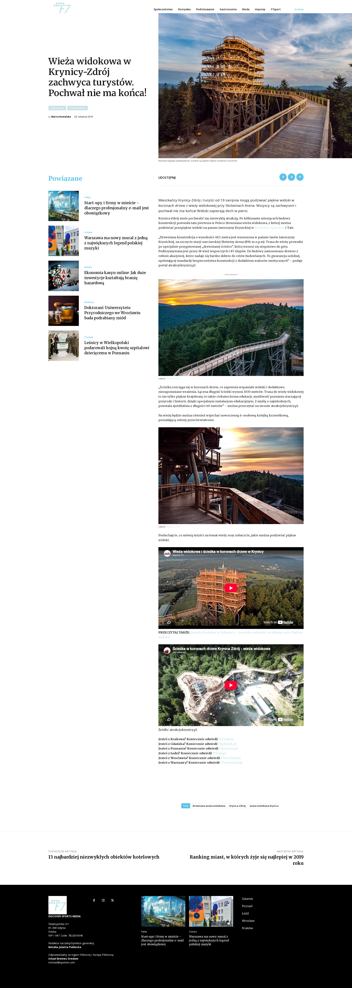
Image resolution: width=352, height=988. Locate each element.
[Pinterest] (300, 177)
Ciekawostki (57, 108)
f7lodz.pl (219, 753)
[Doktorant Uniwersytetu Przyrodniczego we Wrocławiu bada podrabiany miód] (63, 311)
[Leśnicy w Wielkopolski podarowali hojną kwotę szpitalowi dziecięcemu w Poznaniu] (63, 345)
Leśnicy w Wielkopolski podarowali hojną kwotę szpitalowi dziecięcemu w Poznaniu (116, 347)
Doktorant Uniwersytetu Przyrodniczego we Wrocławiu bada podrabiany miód (112, 312)
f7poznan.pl (228, 748)
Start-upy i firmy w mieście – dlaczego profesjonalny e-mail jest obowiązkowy (116, 208)
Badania (89, 302)
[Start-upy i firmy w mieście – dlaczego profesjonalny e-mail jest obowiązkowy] (63, 206)
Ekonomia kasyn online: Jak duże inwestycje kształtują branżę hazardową (115, 277)
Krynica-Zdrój (237, 805)
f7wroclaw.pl (231, 758)
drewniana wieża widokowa (208, 805)
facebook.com (173, 378)
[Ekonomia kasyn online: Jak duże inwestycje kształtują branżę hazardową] (63, 276)
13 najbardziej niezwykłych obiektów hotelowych (104, 857)
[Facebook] (283, 177)
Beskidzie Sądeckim (270, 227)
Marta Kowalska (61, 116)
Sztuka (88, 232)
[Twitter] (291, 177)
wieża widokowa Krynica (264, 805)
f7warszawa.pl (231, 762)
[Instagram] (103, 900)
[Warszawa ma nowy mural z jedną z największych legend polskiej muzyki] (63, 241)
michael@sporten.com (61, 962)
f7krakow (226, 739)
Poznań (88, 337)
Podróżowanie (77, 108)
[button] (299, 9)
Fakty (87, 197)
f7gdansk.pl (227, 744)
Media (88, 267)
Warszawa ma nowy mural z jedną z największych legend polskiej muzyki (116, 243)
